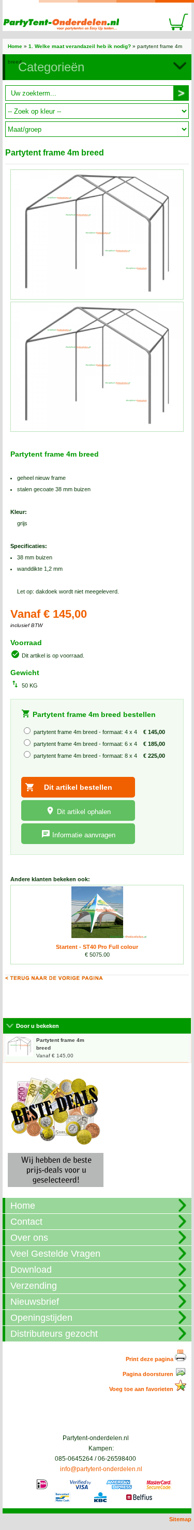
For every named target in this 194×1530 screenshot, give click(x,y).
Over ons (29, 1237)
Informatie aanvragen (83, 835)
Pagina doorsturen (149, 1374)
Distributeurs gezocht (54, 1334)
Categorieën (51, 67)
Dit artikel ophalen (84, 812)
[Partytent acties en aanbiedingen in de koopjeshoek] (55, 1190)
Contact (26, 1221)
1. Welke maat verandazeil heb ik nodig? (79, 46)
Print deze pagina (150, 1359)
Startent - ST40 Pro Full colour (97, 947)
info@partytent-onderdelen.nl (101, 1469)
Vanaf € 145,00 (60, 1047)
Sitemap (180, 1519)
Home (15, 46)
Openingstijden (41, 1318)
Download (31, 1269)
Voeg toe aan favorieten (142, 1389)
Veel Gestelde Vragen (55, 1253)
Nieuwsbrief (34, 1302)
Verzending (33, 1286)
